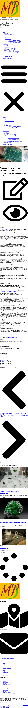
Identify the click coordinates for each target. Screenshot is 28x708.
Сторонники (8, 39)
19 (3, 361)
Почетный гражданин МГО (11, 48)
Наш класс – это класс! (10, 50)
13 (5, 360)
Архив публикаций (7, 668)
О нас (4, 36)
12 (3, 360)
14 (7, 360)
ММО (6, 45)
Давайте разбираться (7, 58)
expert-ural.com (10, 162)
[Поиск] (15, 367)
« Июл (1, 366)
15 (8, 360)
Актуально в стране (9, 34)
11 (2, 360)
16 (10, 360)
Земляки (7, 47)
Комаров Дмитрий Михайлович (15, 41)
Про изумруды (4, 548)
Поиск (1, 367)
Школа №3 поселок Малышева (14, 52)
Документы (7, 37)
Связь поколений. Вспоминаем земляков (14, 54)
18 (2, 361)
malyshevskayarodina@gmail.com (7, 658)
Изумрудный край (12, 337)
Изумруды (2, 227)
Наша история (6, 44)
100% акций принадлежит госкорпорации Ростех (12, 291)
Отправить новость (4, 346)
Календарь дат (8, 56)
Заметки (7, 33)
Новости (4, 32)
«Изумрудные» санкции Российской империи (13, 522)
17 (0, 361)
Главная (4, 31)
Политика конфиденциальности (7, 702)
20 (5, 361)
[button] (14, 88)
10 (0, 360)
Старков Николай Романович (14, 40)
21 (7, 361)
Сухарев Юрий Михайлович (14, 42)
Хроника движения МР (10, 49)
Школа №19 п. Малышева (13, 51)
